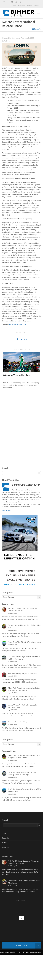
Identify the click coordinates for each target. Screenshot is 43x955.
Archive (29, 6)
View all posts (6, 510)
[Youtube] (16, 2)
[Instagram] (20, 2)
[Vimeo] (12, 2)
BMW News (6, 41)
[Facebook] (8, 2)
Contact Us (37, 29)
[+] (21, 362)
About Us (37, 6)
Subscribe (21, 6)
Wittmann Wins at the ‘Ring (16, 375)
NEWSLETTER (21, 945)
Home (14, 6)
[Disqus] (21, 425)
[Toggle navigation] (38, 13)
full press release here (17, 325)
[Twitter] (4, 2)
